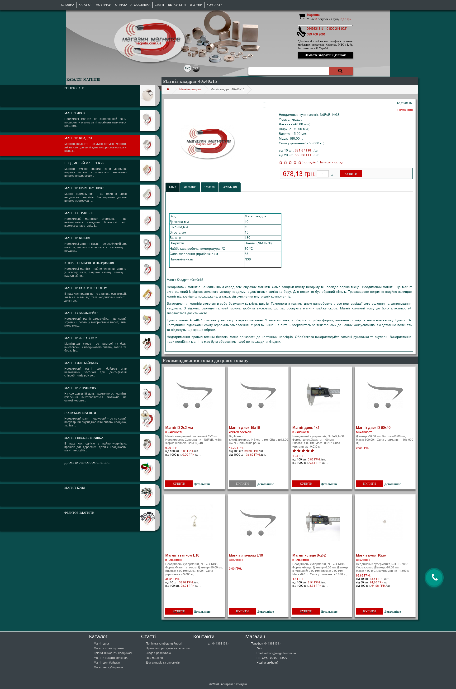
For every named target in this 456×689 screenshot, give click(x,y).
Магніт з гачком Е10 (182, 555)
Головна (67, 4)
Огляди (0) (230, 187)
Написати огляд (330, 162)
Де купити (177, 4)
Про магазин (154, 658)
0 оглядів (309, 162)
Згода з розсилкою (158, 653)
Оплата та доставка (133, 4)
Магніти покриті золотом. (111, 658)
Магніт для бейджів (107, 663)
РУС (188, 68)
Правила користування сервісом (168, 648)
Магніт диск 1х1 (305, 427)
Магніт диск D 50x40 (373, 427)
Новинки (103, 4)
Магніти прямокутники (109, 648)
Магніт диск (101, 643)
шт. (333, 174)
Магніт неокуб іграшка (109, 667)
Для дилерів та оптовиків (163, 663)
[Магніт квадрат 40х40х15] (208, 142)
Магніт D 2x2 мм (179, 427)
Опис (172, 187)
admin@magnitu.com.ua (280, 653)
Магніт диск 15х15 (244, 427)
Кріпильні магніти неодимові (113, 653)
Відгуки (196, 4)
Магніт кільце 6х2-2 (309, 555)
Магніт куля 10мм (371, 555)
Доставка (190, 187)
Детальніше (202, 484)
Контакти (214, 4)
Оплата (209, 187)
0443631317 (220, 643)
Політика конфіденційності (164, 643)
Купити (351, 174)
